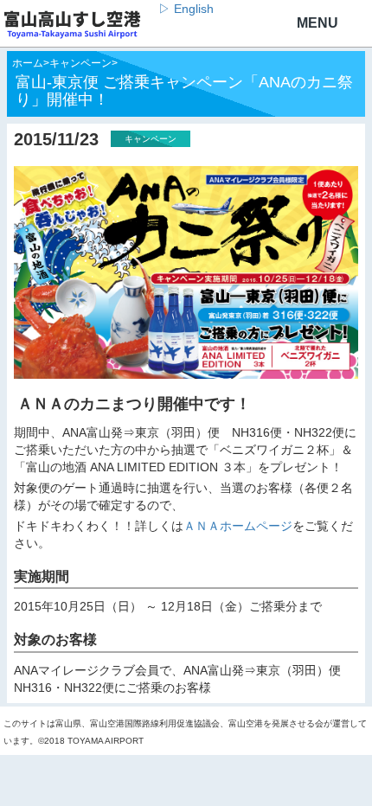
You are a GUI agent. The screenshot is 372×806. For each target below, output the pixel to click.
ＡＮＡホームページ (237, 526)
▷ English (186, 9)
